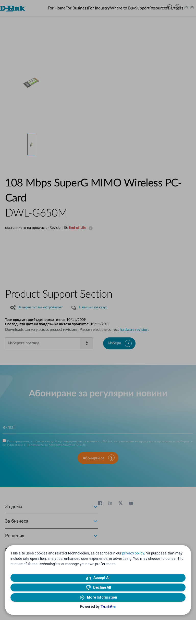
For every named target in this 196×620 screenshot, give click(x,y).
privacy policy (133, 553)
